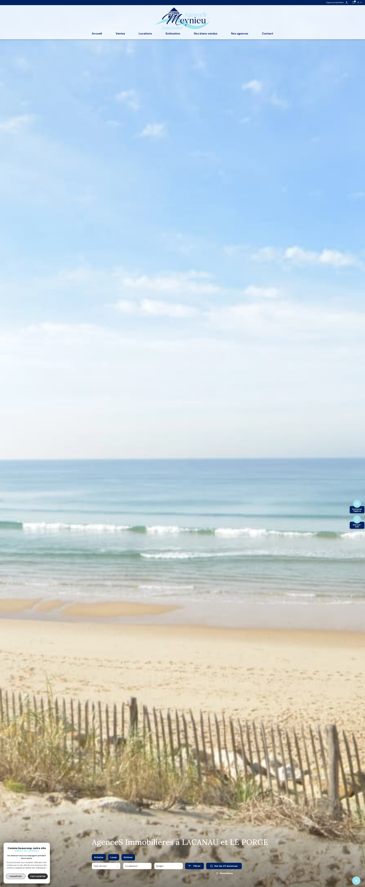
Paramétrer (16, 876)
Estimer (128, 857)
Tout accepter (37, 876)
